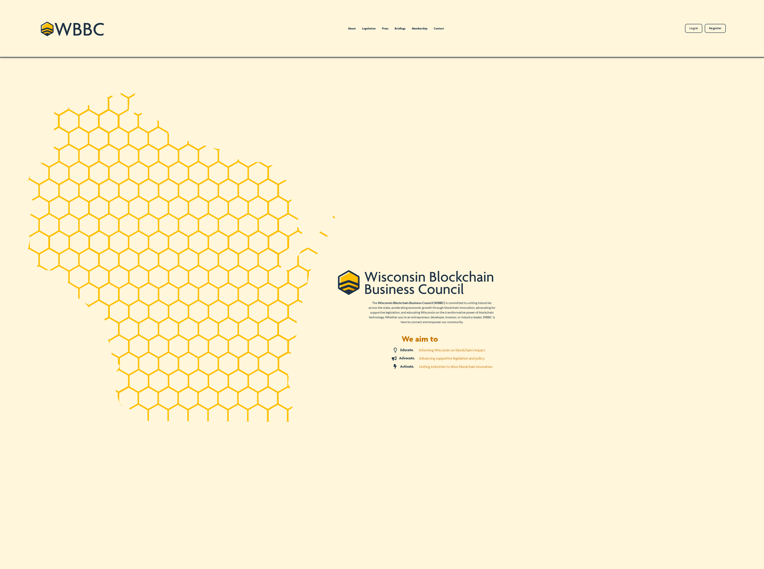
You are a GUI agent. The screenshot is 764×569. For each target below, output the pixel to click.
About (352, 28)
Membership (419, 28)
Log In (693, 28)
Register (715, 28)
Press (385, 28)
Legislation (369, 28)
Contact (439, 28)
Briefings (400, 28)
